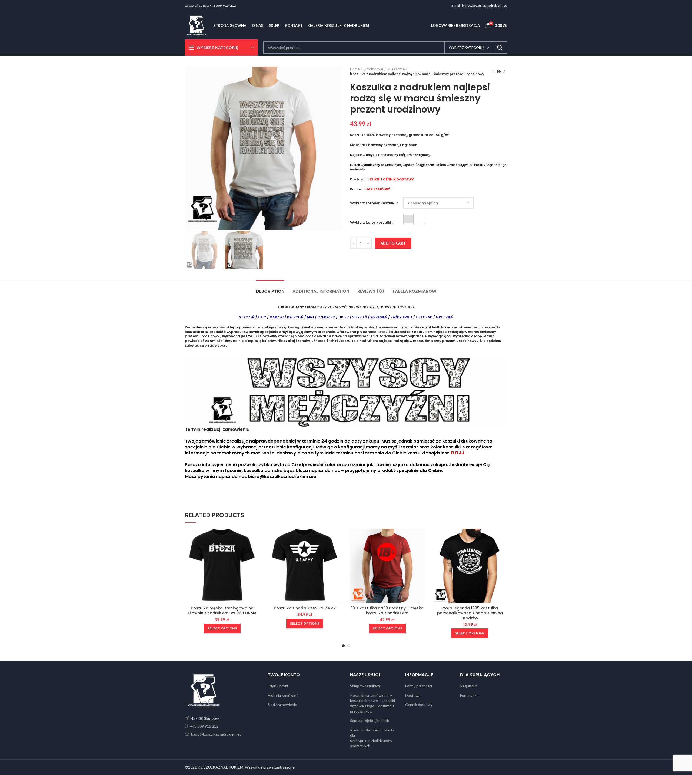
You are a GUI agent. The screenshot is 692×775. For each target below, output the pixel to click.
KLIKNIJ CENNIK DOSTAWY (392, 179)
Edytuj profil (278, 686)
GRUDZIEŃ (444, 317)
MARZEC (277, 317)
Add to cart (393, 243)
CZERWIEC (326, 317)
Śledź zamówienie (282, 704)
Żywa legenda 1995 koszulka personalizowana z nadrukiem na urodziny (470, 613)
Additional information (320, 291)
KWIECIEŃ (295, 317)
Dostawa (412, 695)
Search (500, 47)
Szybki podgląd (255, 537)
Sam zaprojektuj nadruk (369, 720)
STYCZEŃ (247, 317)
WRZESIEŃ (378, 317)
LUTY (262, 317)
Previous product (493, 71)
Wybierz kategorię (466, 47)
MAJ (310, 317)
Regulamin (469, 686)
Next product (504, 71)
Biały (420, 219)
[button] (408, 219)
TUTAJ (457, 453)
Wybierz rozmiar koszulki (373, 202)
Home (355, 69)
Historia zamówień (283, 695)
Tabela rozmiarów (414, 291)
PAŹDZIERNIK (401, 317)
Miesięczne (396, 69)
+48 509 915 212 (203, 726)
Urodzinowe (373, 69)
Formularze (469, 695)
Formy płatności (418, 686)
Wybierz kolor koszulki (371, 222)
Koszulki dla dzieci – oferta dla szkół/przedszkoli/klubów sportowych (372, 738)
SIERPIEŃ (359, 317)
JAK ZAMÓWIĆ (378, 189)
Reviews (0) (370, 291)
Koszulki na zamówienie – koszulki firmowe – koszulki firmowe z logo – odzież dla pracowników (372, 703)
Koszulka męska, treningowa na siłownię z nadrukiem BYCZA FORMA (222, 610)
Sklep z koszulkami (365, 686)
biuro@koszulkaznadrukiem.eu (484, 6)
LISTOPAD (424, 317)
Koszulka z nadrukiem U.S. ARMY (305, 608)
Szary (408, 219)
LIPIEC (343, 317)
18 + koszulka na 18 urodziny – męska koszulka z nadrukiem (387, 610)
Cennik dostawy (418, 704)
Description (270, 291)
